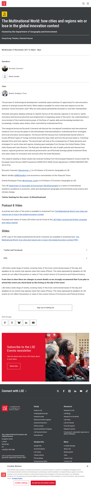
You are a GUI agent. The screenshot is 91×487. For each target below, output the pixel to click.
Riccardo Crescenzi (16, 68)
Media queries (68, 452)
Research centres (69, 429)
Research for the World (71, 416)
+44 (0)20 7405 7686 (8, 449)
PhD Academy (38, 458)
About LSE (67, 449)
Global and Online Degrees (42, 419)
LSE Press (67, 419)
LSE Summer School (40, 432)
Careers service (39, 455)
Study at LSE (38, 410)
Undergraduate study (41, 413)
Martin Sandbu (14, 76)
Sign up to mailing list (45, 308)
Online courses (38, 426)
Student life (37, 446)
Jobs (65, 455)
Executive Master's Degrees (43, 429)
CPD (5, 258)
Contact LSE (68, 461)
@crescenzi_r (25, 170)
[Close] (87, 466)
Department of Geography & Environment (26, 186)
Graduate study (39, 416)
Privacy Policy (17, 478)
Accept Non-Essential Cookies (43, 483)
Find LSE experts (69, 426)
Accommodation (39, 449)
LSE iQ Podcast (69, 423)
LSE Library (37, 452)
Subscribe (14, 366)
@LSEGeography (51, 186)
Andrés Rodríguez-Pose (18, 93)
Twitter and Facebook (13, 250)
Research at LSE (69, 410)
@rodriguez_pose (30, 181)
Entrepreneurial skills (40, 461)
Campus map (68, 458)
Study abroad (38, 435)
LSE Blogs (67, 413)
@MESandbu (20, 175)
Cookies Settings (69, 446)
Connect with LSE (13, 391)
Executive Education (40, 423)
